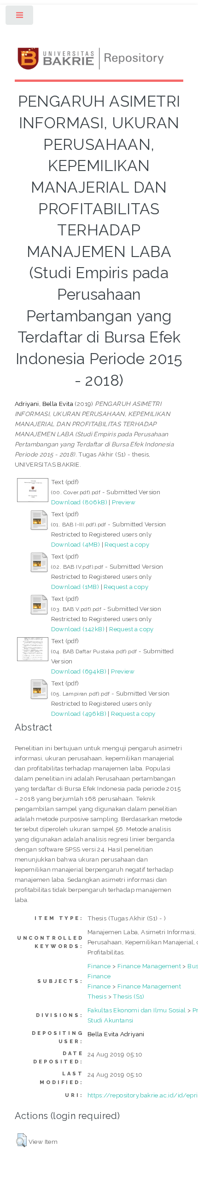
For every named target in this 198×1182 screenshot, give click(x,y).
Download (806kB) (79, 502)
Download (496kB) (78, 713)
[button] (21, 1140)
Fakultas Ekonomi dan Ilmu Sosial (136, 1010)
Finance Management (149, 966)
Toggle (20, 17)
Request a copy (127, 544)
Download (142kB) (78, 629)
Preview (123, 502)
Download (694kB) (78, 671)
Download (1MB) (75, 586)
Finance (99, 966)
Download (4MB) (75, 544)
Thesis (96, 996)
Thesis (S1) (128, 996)
